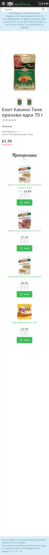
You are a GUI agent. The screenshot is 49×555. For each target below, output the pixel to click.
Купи (26, 202)
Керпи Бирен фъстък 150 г (24, 322)
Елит (18, 131)
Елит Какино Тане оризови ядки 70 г (22, 112)
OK (20, 551)
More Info (14, 551)
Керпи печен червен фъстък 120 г (24, 230)
